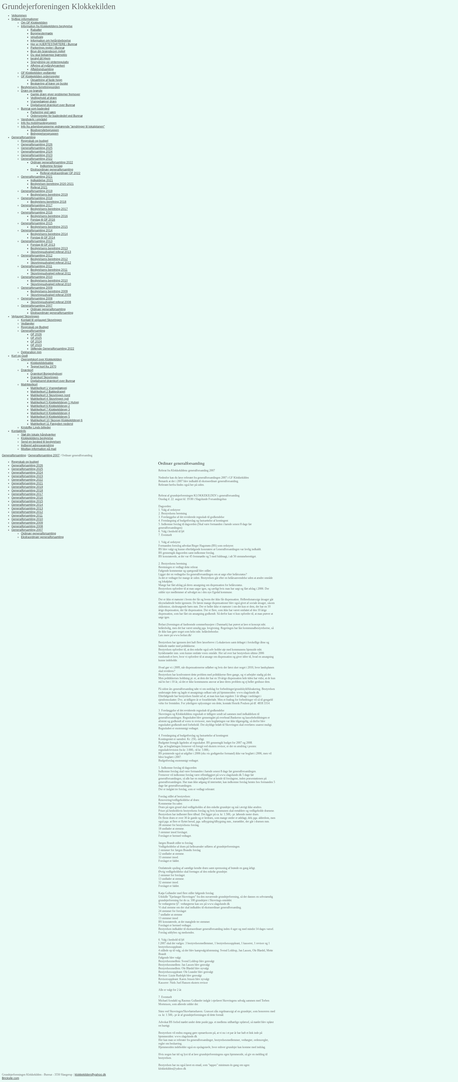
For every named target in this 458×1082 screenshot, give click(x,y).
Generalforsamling (14, 455)
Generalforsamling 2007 (44, 455)
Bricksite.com (10, 1078)
